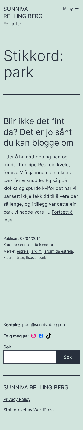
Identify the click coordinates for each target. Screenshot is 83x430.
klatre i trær (13, 257)
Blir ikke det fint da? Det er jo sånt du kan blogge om (38, 132)
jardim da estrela (58, 251)
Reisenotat (44, 244)
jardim (36, 251)
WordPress (43, 409)
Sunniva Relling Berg (35, 387)
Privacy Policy (16, 399)
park (42, 257)
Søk (7, 346)
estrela (23, 251)
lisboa (31, 257)
